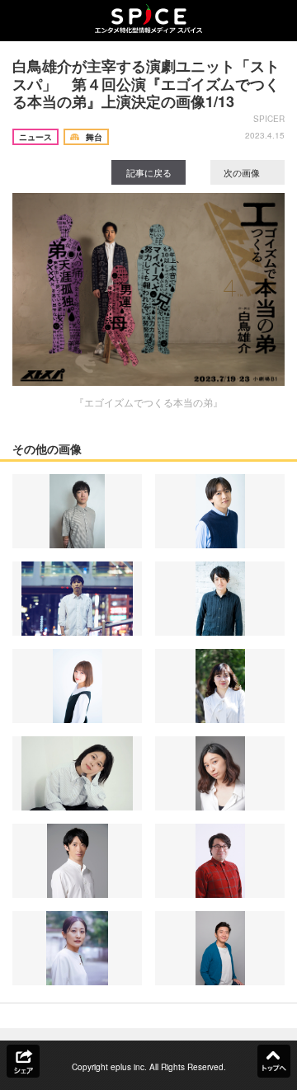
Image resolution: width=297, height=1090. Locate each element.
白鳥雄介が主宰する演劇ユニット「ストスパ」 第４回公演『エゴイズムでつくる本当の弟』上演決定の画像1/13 (146, 83)
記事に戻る (149, 172)
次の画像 (243, 172)
